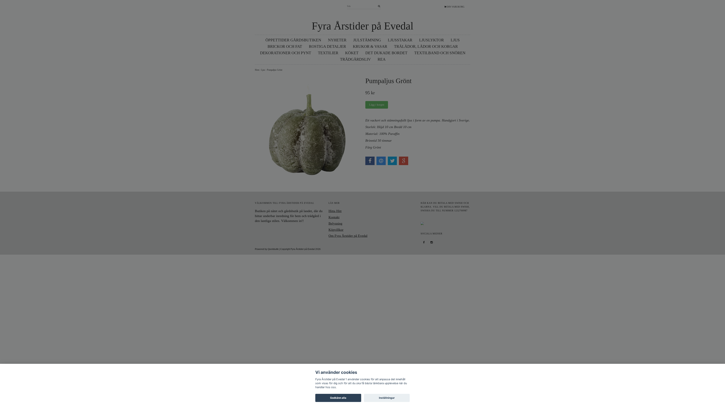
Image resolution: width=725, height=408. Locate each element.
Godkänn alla (338, 397)
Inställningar (387, 397)
